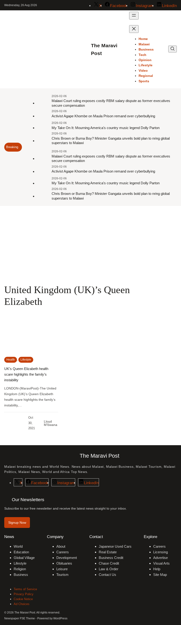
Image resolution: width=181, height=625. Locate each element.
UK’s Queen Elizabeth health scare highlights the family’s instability (26, 374)
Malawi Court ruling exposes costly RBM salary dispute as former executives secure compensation (111, 103)
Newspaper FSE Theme (19, 618)
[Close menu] (134, 29)
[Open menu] (134, 16)
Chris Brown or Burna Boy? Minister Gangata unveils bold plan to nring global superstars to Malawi (111, 140)
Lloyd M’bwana (50, 423)
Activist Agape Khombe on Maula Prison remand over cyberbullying (103, 116)
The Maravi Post (99, 456)
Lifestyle (26, 359)
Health (10, 359)
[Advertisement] (90, 244)
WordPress (60, 618)
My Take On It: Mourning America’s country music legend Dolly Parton (106, 128)
